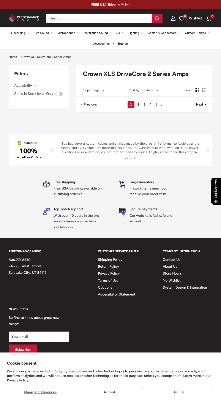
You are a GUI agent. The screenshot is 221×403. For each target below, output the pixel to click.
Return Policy (108, 266)
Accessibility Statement (116, 294)
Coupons (105, 287)
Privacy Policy (18, 380)
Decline (178, 392)
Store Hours (172, 273)
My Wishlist (172, 280)
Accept (109, 392)
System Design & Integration (185, 287)
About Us (170, 266)
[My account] (173, 18)
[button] (209, 18)
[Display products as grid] (197, 90)
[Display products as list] (204, 90)
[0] (209, 18)
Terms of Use (108, 280)
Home (13, 57)
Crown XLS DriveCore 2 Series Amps (46, 57)
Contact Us (171, 260)
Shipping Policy (110, 260)
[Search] (157, 18)
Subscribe (23, 350)
